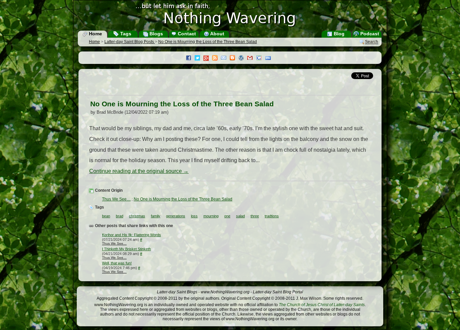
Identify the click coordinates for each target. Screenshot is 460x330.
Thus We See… (116, 199)
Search (371, 42)
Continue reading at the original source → (139, 171)
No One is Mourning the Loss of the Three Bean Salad (207, 41)
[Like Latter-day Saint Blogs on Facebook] (190, 58)
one (227, 216)
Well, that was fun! (117, 263)
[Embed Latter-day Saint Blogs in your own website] (269, 58)
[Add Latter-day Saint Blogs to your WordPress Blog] (242, 58)
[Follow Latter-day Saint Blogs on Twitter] (199, 58)
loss (194, 216)
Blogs (155, 33)
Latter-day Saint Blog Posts (129, 41)
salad (240, 216)
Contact (186, 33)
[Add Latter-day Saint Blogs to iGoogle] (260, 58)
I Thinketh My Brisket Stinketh (126, 249)
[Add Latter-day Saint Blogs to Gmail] (251, 58)
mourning (211, 216)
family (155, 216)
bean (106, 216)
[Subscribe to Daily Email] (225, 58)
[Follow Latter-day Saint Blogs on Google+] (207, 59)
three (255, 216)
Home (95, 33)
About (216, 33)
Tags (125, 33)
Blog (338, 33)
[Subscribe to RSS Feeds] (216, 58)
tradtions (272, 216)
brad (119, 216)
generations (175, 216)
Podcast (369, 33)
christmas (137, 216)
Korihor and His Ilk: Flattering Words (131, 235)
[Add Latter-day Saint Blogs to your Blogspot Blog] (234, 58)
